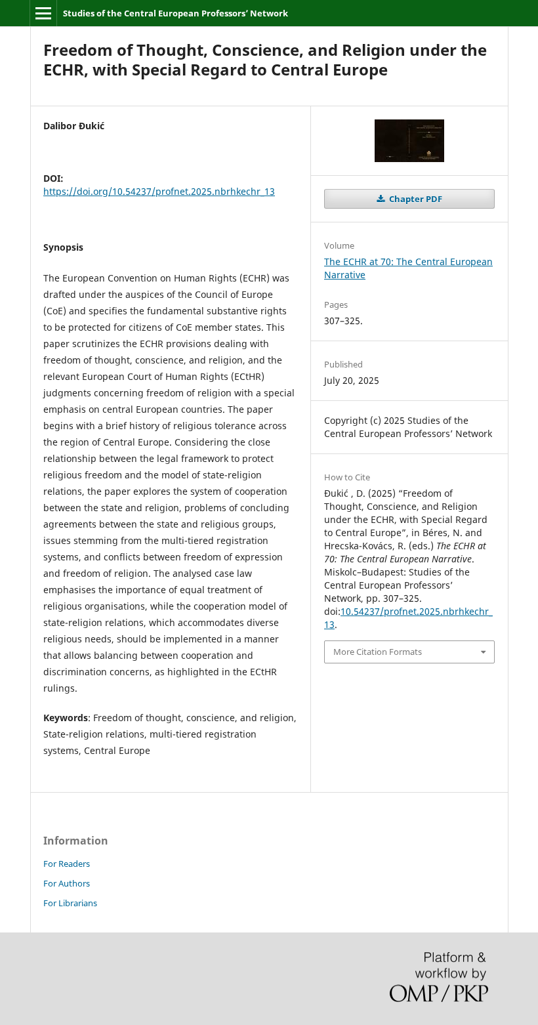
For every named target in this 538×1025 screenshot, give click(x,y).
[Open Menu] (43, 13)
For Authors (66, 883)
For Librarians (70, 903)
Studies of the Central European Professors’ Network (175, 13)
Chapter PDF (414, 199)
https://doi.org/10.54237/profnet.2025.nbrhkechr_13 (159, 191)
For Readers (66, 863)
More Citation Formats (377, 652)
